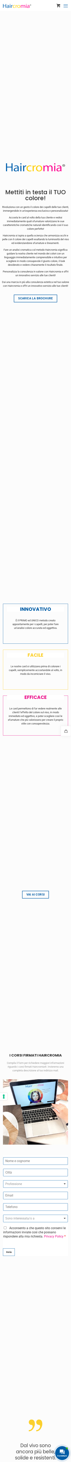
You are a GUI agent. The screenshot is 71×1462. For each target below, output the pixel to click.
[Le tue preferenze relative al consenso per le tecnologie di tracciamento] (3, 1096)
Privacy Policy (54, 1236)
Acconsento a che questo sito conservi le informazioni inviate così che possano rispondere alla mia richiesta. (34, 1232)
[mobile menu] (65, 6)
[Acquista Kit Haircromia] (66, 731)
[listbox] (35, 1184)
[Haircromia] (17, 4)
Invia (9, 1252)
